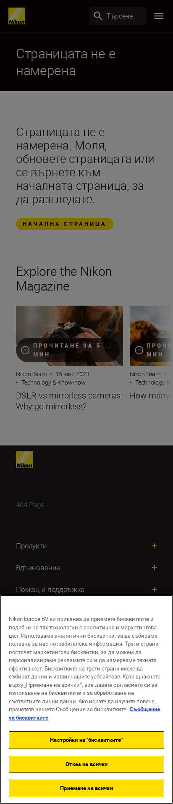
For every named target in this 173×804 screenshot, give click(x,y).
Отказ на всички (87, 764)
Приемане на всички (86, 788)
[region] (86, 699)
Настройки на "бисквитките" (86, 740)
